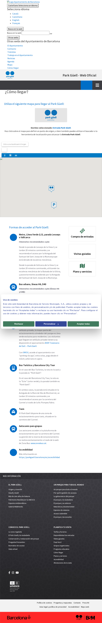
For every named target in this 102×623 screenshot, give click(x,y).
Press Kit (85, 603)
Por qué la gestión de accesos (65, 493)
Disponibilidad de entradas (64, 535)
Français (16, 23)
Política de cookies (44, 603)
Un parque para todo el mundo (66, 489)
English (15, 20)
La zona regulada (15, 532)
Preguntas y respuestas (63, 603)
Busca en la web (14, 33)
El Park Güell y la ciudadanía (19, 535)
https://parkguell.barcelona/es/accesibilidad (39, 457)
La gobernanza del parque (64, 496)
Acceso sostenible (60, 513)
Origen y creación (15, 489)
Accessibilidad (73, 607)
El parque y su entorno (62, 503)
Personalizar (49, 324)
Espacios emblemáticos (17, 503)
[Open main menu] (97, 85)
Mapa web (85, 607)
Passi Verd (57, 542)
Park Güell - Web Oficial (79, 75)
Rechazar (18, 324)
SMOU (25, 352)
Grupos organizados (61, 546)
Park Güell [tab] (51, 115)
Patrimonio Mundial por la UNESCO (21, 500)
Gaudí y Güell (13, 493)
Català (15, 13)
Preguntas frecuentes (16, 542)
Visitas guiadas (59, 539)
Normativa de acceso (16, 546)
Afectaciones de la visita (63, 563)
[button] (54, 205)
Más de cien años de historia (19, 496)
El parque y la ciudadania (63, 500)
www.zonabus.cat (38, 443)
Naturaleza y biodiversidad (64, 507)
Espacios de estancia (61, 510)
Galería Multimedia (15, 507)
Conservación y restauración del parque (23, 539)
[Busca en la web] (51, 33)
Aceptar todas (83, 324)
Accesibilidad (59, 559)
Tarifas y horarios (60, 532)
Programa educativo (61, 549)
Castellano (22, 5)
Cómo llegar (58, 552)
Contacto (77, 603)
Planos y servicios (60, 556)
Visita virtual (12, 549)
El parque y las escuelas (63, 517)
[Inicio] (10, 75)
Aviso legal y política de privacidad (53, 607)
